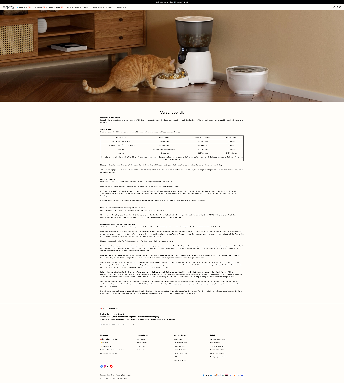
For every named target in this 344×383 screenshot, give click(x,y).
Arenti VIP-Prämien (180, 350)
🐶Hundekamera (105, 346)
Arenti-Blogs (141, 346)
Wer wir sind (141, 339)
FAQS (175, 357)
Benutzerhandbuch (180, 360)
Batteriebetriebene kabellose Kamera (112, 350)
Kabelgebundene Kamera (108, 353)
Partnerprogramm (179, 346)
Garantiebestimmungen (217, 339)
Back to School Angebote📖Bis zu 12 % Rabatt (172, 2)
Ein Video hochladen (180, 342)
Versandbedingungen (217, 346)
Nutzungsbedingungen (217, 353)
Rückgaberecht (215, 342)
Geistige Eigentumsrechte (218, 357)
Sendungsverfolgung (180, 353)
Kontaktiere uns (142, 342)
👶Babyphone (104, 342)
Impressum (140, 350)
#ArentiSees (178, 339)
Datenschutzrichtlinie (217, 350)
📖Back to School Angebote (109, 339)
